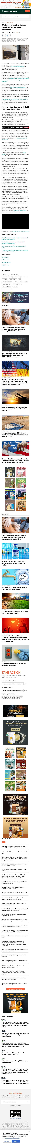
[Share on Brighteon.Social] (3, 35)
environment (13, 39)
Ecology (8, 39)
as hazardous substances (17, 66)
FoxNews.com (5, 259)
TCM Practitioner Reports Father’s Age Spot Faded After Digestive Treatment (15, 950)
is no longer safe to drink (20, 210)
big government (18, 38)
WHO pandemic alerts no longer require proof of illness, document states (14, 904)
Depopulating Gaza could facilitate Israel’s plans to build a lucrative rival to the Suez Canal (15, 434)
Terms (12, 1123)
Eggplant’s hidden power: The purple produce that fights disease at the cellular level (15, 909)
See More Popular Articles (15, 989)
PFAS (3, 40)
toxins (8, 41)
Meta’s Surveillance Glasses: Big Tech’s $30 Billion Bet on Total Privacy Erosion (14, 961)
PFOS (8, 40)
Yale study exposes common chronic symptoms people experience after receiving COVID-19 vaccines (14, 329)
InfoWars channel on (17, 231)
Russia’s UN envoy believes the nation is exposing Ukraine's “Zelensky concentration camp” (14, 920)
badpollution (12, 38)
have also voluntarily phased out (17, 87)
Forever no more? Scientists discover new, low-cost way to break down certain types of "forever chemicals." (15, 80)
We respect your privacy (15, 1105)
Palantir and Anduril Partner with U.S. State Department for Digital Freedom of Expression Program (13, 972)
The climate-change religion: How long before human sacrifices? (15, 612)
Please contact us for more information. (11, 698)
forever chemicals (22, 39)
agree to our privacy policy (12, 1138)
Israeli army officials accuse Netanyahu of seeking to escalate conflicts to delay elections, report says (15, 847)
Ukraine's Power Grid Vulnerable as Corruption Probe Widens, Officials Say (14, 978)
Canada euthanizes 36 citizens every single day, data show (14, 664)
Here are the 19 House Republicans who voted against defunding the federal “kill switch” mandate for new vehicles (15, 460)
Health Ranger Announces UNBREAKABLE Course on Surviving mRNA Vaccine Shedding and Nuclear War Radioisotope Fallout (15, 1044)
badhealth (6, 38)
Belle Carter (10, 377)
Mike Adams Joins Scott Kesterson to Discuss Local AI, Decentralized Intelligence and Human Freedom (15, 1035)
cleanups (4, 39)
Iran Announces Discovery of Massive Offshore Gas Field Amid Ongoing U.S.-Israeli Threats (15, 931)
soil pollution (13, 40)
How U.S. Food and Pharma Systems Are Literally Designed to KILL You (13, 1053)
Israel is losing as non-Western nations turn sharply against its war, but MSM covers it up (14, 408)
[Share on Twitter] (8, 35)
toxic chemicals (7, 286)
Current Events (9, 22)
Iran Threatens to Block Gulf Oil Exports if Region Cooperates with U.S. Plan (14, 864)
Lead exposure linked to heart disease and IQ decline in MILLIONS (14, 588)
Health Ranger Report (8, 1016)
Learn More (6, 1141)
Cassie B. (10, 325)
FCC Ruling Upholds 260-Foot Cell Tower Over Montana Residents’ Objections (14, 966)
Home (3, 22)
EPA (17, 39)
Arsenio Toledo (11, 32)
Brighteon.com (25, 231)
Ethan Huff (10, 351)
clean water (25, 38)
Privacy (8, 1123)
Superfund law (19, 40)
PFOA (5, 40)
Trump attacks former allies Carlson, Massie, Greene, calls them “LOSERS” (13, 887)
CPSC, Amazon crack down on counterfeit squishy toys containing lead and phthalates (14, 925)
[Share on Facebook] (5, 35)
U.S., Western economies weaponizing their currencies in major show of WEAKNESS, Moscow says (14, 355)
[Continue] (28, 1102)
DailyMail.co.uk (5, 257)
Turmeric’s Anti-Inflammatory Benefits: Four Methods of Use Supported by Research (13, 898)
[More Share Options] (10, 35)
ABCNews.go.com (6, 262)
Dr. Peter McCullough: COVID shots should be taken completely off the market (13, 563)
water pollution (13, 41)
